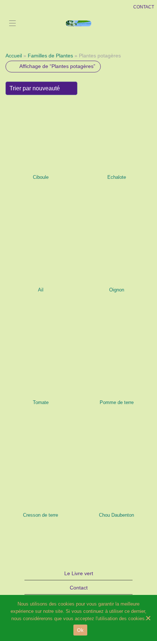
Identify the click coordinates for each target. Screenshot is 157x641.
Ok (80, 630)
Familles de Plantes (50, 56)
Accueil (13, 56)
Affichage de (57, 66)
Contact (79, 588)
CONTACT (143, 7)
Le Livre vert (78, 573)
